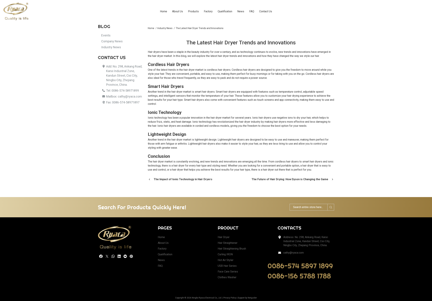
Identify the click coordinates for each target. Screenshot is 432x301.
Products (193, 11)
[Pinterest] (131, 256)
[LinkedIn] (119, 256)
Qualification (225, 11)
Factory (208, 11)
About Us (177, 11)
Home (163, 11)
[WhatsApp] (113, 256)
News (240, 11)
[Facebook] (101, 256)
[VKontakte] (125, 256)
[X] (107, 256)
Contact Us (265, 11)
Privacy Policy (229, 298)
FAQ (251, 11)
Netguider (252, 298)
